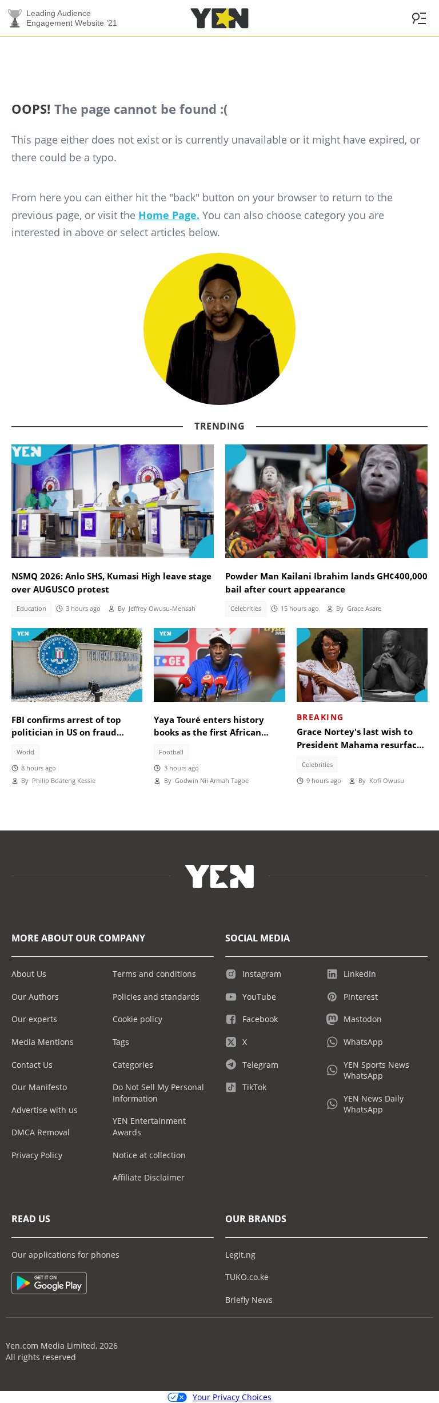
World (25, 752)
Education (31, 609)
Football (171, 752)
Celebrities (245, 609)
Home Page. (168, 215)
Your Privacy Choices (232, 1397)
